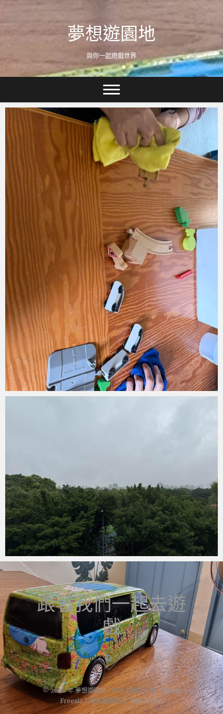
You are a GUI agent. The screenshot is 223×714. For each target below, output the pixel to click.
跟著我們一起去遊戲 (111, 615)
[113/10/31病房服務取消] (111, 476)
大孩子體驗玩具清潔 (51, 386)
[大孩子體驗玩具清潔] (111, 249)
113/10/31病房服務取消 (58, 551)
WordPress (146, 701)
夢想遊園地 (111, 33)
